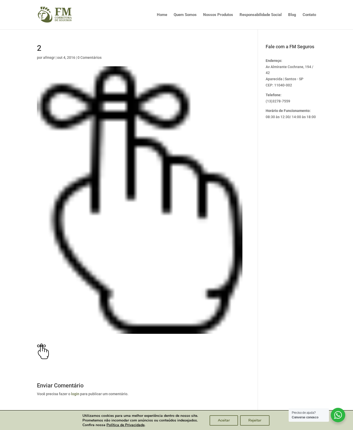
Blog (292, 15)
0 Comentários (90, 57)
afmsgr (49, 57)
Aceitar (224, 420)
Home (162, 15)
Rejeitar (254, 420)
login (75, 394)
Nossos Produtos (218, 15)
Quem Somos (185, 15)
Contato (309, 15)
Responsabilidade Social (261, 15)
